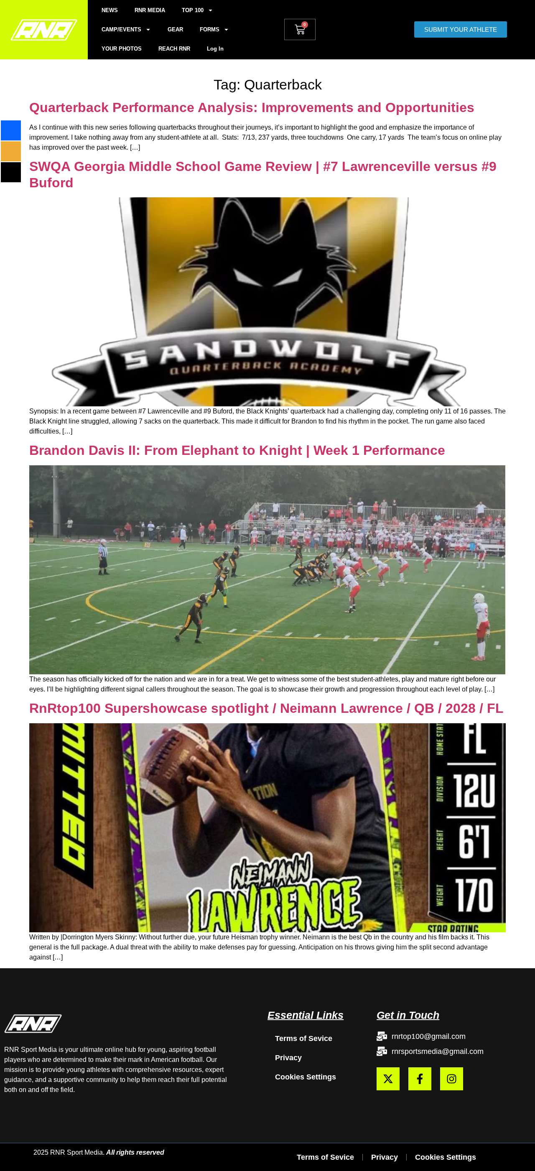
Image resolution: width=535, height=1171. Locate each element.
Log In (215, 49)
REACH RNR (174, 49)
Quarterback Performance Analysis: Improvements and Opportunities (251, 107)
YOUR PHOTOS (122, 49)
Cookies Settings (305, 1077)
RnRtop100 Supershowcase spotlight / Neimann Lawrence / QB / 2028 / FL (266, 708)
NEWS (110, 10)
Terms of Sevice (303, 1038)
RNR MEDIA (150, 10)
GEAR (175, 29)
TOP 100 (193, 10)
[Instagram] (451, 1078)
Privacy (288, 1058)
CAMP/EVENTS (121, 29)
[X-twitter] (388, 1078)
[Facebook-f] (419, 1078)
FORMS (209, 29)
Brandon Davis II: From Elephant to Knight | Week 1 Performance (237, 450)
